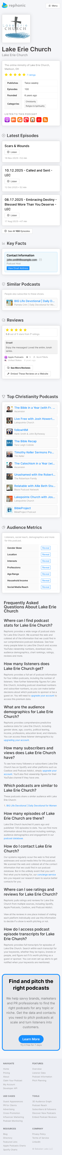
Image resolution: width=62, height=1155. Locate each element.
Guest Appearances (13, 1101)
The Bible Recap (25, 441)
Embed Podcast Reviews (44, 1117)
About (6, 1076)
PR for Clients (10, 1105)
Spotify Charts (10, 1149)
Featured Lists (10, 1142)
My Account (9, 1084)
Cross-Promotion (11, 1113)
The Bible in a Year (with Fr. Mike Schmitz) (35, 407)
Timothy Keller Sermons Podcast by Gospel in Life (35, 452)
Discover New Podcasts (44, 1113)
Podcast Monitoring (13, 1121)
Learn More (31, 1039)
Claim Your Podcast (12, 1080)
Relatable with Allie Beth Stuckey (35, 486)
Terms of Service (40, 1138)
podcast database (13, 838)
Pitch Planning (39, 1080)
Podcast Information (42, 1076)
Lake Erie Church (15, 55)
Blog (5, 1134)
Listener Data (38, 1073)
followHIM (21, 430)
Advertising (8, 1109)
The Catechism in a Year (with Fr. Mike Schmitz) (35, 463)
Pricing (6, 1073)
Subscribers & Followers (44, 1109)
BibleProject (22, 508)
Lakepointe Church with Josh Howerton (35, 497)
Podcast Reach (39, 1105)
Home (6, 1069)
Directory (7, 1138)
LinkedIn (36, 1142)
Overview (37, 1069)
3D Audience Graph (42, 1101)
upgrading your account (16, 740)
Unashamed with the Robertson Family (35, 474)
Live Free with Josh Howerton (35, 418)
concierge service (46, 874)
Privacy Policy (39, 1134)
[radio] (6, 74)
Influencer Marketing (13, 1117)
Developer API (10, 1088)
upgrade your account (42, 695)
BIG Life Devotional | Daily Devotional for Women (35, 301)
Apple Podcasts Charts (14, 1145)
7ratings (31, 75)
